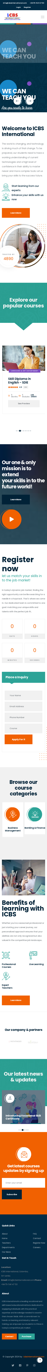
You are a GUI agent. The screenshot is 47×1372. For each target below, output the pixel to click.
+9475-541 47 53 (37, 3)
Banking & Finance (34, 827)
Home (4, 1238)
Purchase (26, 1336)
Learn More (15, 82)
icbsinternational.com (33, 1356)
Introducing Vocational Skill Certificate (23, 1117)
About (5, 1233)
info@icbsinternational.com (15, 3)
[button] (16, 430)
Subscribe (12, 1194)
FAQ (35, 1233)
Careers (36, 1247)
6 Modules (25, 396)
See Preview (23, 403)
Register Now (39, 1243)
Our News (6, 1252)
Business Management (12, 829)
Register (27, 7)
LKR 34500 (33, 396)
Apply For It (18, 739)
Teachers (6, 1243)
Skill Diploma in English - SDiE (19, 381)
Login (18, 7)
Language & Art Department (24, 371)
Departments (8, 1247)
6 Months (14, 396)
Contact (37, 1238)
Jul (10, 1098)
